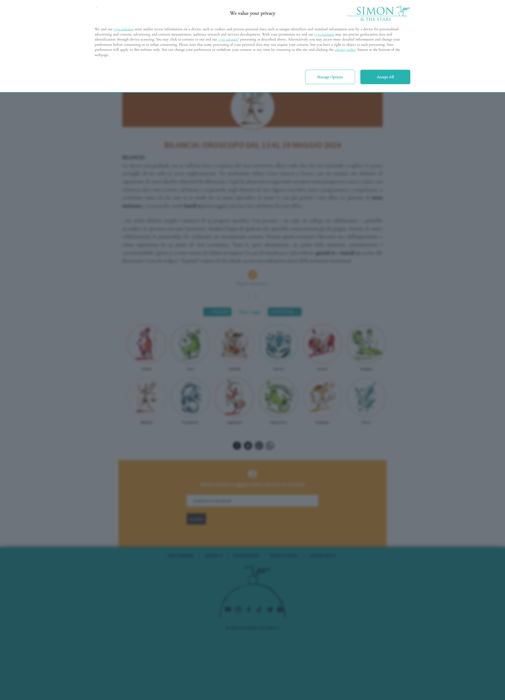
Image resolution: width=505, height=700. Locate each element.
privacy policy (345, 49)
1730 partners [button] (124, 29)
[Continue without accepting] (97, 9)
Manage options (330, 76)
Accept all (385, 76)
